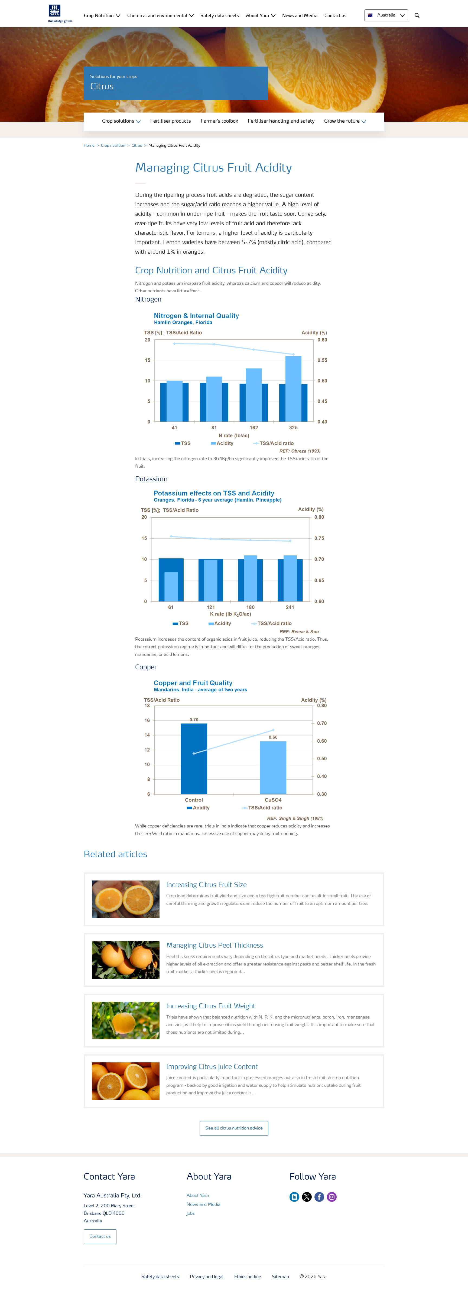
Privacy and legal (206, 1277)
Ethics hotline (247, 1277)
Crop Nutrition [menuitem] (99, 15)
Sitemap (280, 1277)
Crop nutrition (113, 146)
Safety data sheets (160, 1277)
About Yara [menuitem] (257, 15)
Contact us (100, 1237)
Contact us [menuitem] (335, 15)
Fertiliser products (170, 121)
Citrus (137, 146)
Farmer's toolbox (219, 121)
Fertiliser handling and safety (281, 121)
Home (89, 146)
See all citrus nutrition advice (234, 1128)
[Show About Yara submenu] (273, 15)
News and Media (203, 1205)
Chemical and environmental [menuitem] (157, 15)
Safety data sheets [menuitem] (219, 15)
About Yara (198, 1196)
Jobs (191, 1214)
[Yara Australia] (60, 13)
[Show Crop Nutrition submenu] (118, 15)
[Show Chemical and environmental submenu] (191, 15)
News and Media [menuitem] (299, 15)
